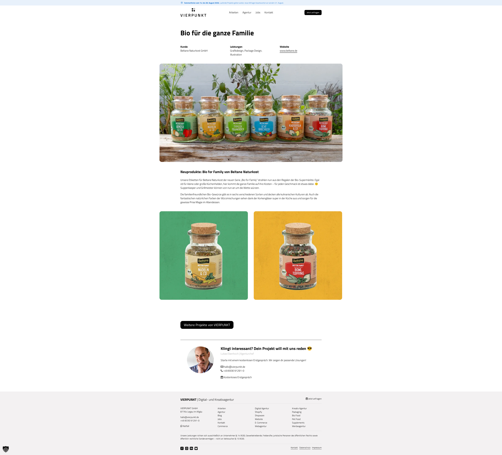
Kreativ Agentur (299, 408)
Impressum (317, 447)
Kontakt (268, 12)
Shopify (258, 412)
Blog (220, 415)
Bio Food (296, 415)
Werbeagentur (299, 426)
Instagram (186, 448)
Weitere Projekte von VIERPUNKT (207, 324)
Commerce (223, 426)
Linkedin (191, 448)
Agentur (247, 12)
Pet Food (296, 419)
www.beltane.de (288, 51)
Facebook (182, 448)
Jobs (258, 12)
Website (259, 419)
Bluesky (196, 448)
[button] (6, 449)
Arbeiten (233, 12)
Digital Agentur (262, 408)
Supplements (298, 422)
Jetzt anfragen (313, 12)
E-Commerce (261, 422)
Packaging (296, 412)
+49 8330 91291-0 (233, 371)
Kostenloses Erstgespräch (238, 377)
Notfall (186, 426)
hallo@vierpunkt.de (234, 367)
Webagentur (261, 426)
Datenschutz (304, 447)
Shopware (259, 415)
